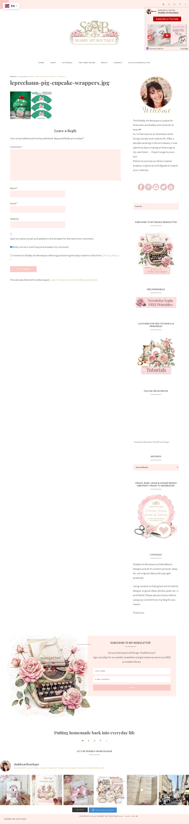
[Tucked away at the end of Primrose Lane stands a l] (79, 790)
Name (14, 188)
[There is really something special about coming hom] (142, 790)
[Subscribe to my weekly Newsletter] (156, 275)
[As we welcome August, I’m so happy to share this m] (47, 790)
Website (14, 219)
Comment (16, 147)
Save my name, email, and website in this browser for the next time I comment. (52, 238)
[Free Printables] (156, 302)
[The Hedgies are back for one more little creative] (15, 790)
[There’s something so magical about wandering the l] (174, 790)
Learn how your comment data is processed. (74, 280)
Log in (134, 816)
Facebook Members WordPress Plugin (151, 442)
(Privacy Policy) (111, 255)
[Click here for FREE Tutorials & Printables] (156, 354)
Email (14, 203)
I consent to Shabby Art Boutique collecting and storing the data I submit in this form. (64, 257)
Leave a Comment (57, 76)
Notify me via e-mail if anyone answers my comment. (40, 247)
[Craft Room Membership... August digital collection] (110, 790)
